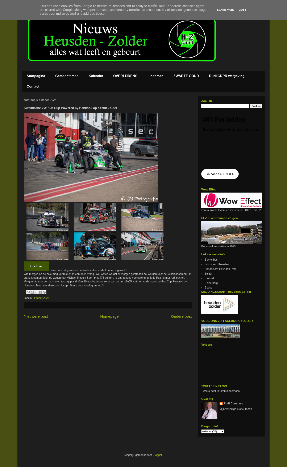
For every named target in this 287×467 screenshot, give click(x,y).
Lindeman (155, 76)
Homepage (109, 316)
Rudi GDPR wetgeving (227, 76)
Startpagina (36, 76)
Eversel (209, 278)
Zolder (208, 273)
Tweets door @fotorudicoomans (220, 390)
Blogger (157, 455)
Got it (243, 9)
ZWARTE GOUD (186, 76)
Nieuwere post (36, 316)
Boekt (208, 287)
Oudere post (181, 316)
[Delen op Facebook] (40, 292)
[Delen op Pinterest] (44, 292)
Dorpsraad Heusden (217, 264)
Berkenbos (211, 259)
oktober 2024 (41, 297)
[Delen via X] (36, 292)
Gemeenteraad (67, 76)
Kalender (96, 76)
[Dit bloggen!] (32, 292)
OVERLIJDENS (125, 76)
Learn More (225, 9)
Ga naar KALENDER (219, 174)
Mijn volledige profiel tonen (236, 409)
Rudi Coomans (233, 403)
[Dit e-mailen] (28, 292)
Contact (33, 86)
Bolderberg (211, 283)
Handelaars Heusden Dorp (220, 268)
